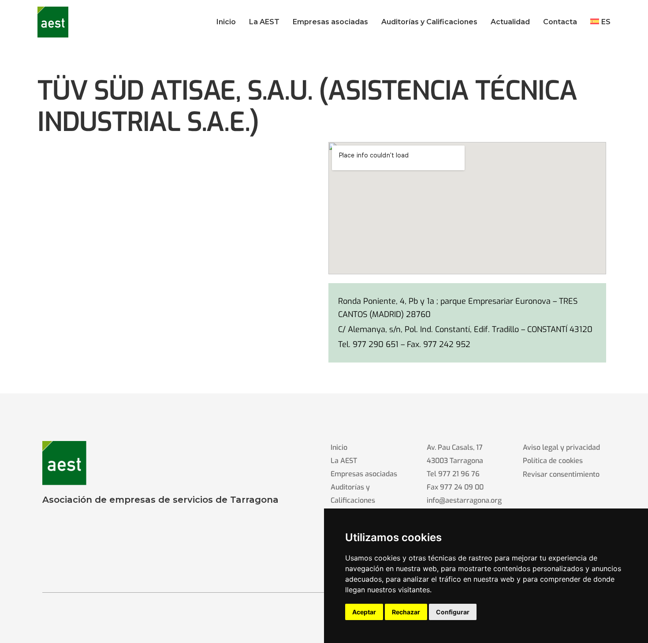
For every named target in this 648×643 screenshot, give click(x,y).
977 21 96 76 (459, 474)
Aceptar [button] (364, 612)
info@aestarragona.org (464, 500)
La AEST (344, 460)
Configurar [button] (452, 612)
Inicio (339, 447)
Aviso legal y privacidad (561, 447)
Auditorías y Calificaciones (353, 493)
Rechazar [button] (406, 612)
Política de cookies (553, 460)
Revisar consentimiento (561, 474)
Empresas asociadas (364, 474)
